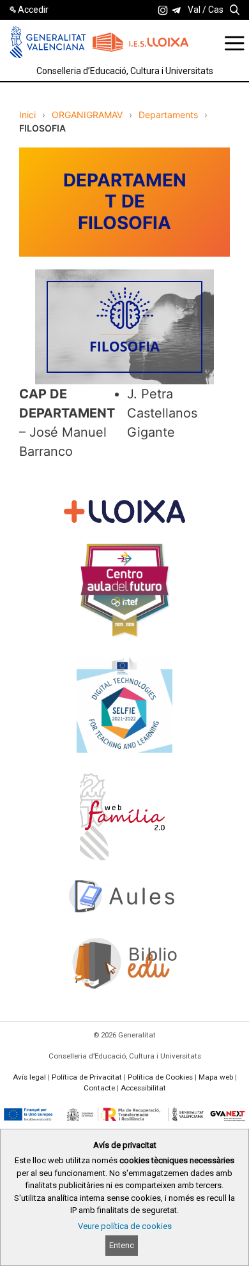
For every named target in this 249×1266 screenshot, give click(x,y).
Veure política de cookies (125, 1226)
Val (194, 9)
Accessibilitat (143, 1087)
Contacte (99, 1087)
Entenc (121, 1245)
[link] (163, 10)
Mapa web (216, 1077)
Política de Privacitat (87, 1077)
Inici (27, 114)
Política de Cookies (160, 1077)
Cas (215, 9)
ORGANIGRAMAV (87, 114)
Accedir (33, 9)
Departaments (168, 114)
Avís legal (29, 1077)
